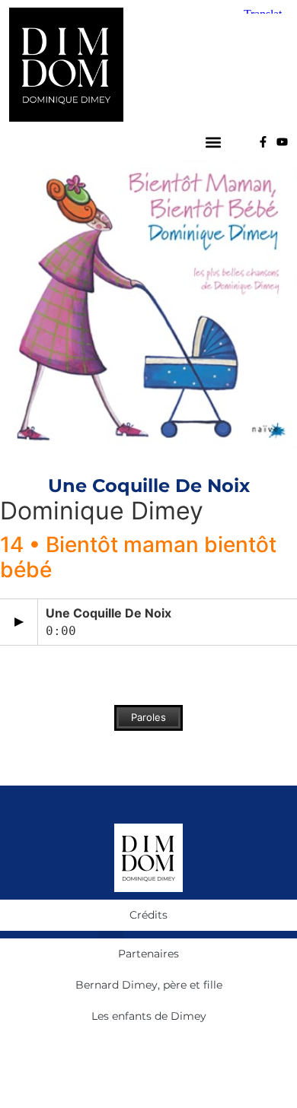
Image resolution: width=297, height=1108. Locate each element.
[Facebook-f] (263, 142)
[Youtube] (282, 142)
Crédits (148, 915)
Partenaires (148, 953)
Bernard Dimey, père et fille (148, 985)
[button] (213, 141)
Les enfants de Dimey (148, 1016)
